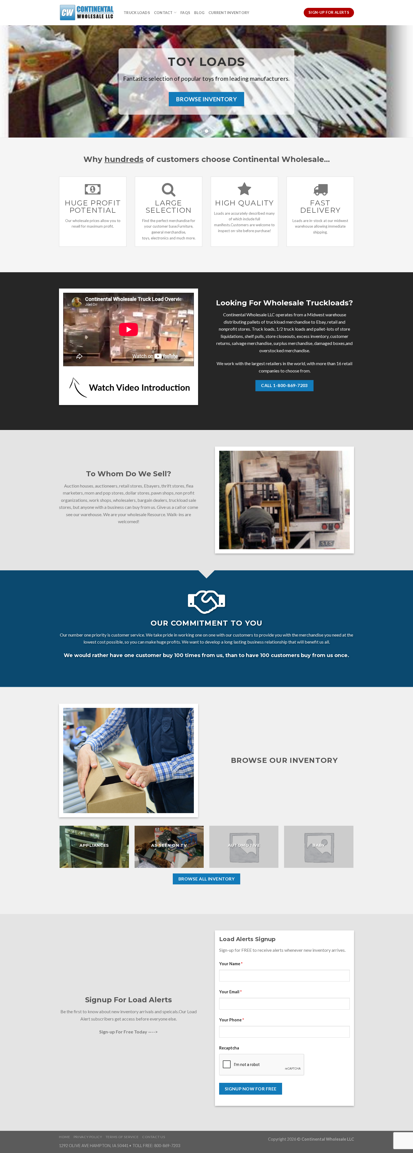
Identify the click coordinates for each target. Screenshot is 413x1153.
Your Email (230, 991)
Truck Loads (137, 12)
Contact (163, 12)
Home (64, 1137)
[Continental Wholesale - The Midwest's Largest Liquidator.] (87, 12)
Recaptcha (229, 1048)
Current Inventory (228, 12)
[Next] (397, 81)
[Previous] (15, 81)
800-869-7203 (167, 1145)
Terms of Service (122, 1137)
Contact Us (153, 1137)
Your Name (230, 963)
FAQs (185, 12)
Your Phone (231, 1019)
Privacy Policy (88, 1137)
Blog (199, 12)
